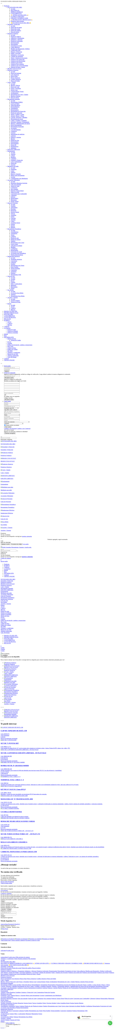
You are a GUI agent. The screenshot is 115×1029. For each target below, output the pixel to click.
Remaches (13, 210)
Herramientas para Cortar (17, 242)
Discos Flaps (14, 76)
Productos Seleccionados (17, 21)
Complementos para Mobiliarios (19, 178)
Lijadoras (13, 236)
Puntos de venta (11, 329)
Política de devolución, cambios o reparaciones (19, 345)
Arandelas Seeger (15, 222)
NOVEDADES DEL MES (14, 7)
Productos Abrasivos (12, 70)
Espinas (13, 224)
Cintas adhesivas (15, 47)
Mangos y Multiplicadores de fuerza (20, 123)
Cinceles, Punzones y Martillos (19, 117)
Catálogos (6, 326)
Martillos (13, 247)
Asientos (13, 154)
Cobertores (14, 195)
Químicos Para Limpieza (17, 64)
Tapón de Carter (15, 186)
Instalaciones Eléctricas (13, 256)
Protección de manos (16, 27)
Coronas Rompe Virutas (17, 91)
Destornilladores (15, 107)
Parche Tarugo (15, 201)
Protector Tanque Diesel (17, 190)
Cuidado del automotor (17, 56)
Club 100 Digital (11, 357)
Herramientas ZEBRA (17, 102)
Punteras (13, 273)
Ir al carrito (26, 544)
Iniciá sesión (7, 366)
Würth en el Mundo (12, 331)
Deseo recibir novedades (12, 425)
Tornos (12, 235)
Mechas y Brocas (15, 85)
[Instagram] (21, 939)
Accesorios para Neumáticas (18, 253)
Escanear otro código (16, 544)
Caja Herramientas (16, 129)
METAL (13, 309)
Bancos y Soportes (16, 174)
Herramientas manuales (13, 99)
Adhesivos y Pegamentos (17, 38)
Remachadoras (15, 110)
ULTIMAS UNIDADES (17, 16)
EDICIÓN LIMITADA (13, 149)
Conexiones (14, 261)
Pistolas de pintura (15, 239)
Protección (13, 163)
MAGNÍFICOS (15, 10)
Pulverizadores (15, 143)
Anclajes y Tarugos (12, 297)
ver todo (13, 9)
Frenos (12, 288)
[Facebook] (7, 939)
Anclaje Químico (15, 300)
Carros (12, 171)
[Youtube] (47, 939)
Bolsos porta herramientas (17, 175)
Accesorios (14, 128)
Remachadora (14, 250)
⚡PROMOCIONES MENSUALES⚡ (22, 19)
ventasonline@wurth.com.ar (8, 957)
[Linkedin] (34, 939)
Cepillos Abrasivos (16, 79)
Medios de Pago (11, 338)
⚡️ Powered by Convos (86, 1018)
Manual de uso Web (12, 354)
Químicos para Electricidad (18, 61)
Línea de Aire (11, 276)
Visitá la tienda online (6, 883)
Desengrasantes (15, 42)
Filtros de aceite (15, 192)
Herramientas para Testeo (17, 265)
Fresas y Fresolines (16, 88)
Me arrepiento (32, 958)
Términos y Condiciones (7, 958)
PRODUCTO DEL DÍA (10, 311)
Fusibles (13, 264)
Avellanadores (14, 93)
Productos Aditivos (16, 36)
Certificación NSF (15, 50)
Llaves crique (14, 244)
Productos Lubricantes (17, 41)
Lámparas (13, 262)
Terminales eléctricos (16, 259)
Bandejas (13, 157)
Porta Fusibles (14, 267)
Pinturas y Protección (16, 52)
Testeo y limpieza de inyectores (19, 58)
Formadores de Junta (16, 45)
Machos (13, 139)
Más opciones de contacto (23, 957)
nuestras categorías (27, 536)
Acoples (13, 279)
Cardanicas (14, 131)
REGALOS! (7, 319)
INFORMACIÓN (9, 337)
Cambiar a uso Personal (10, 428)
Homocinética (14, 198)
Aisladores (13, 271)
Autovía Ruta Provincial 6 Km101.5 (10, 924)
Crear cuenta (7, 401)
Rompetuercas (14, 146)
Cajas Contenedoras (16, 161)
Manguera (13, 285)
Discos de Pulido (15, 81)
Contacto (6, 358)
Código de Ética (11, 348)
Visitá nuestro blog (6, 940)
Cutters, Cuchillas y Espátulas (19, 120)
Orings (12, 216)
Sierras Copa (14, 90)
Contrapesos (14, 187)
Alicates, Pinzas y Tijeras (17, 116)
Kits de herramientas (16, 125)
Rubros (9, 303)
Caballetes (13, 158)
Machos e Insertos (15, 96)
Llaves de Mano (15, 103)
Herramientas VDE (16, 274)
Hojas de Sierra (15, 97)
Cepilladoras (14, 248)
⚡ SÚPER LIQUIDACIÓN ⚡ (20, 15)
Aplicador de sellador (16, 245)
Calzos (12, 221)
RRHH (6, 334)
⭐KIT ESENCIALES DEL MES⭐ (21, 23)
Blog (5, 335)
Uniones (13, 282)
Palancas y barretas (16, 137)
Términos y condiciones (13, 352)
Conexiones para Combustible (19, 193)
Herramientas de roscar (17, 119)
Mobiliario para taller (13, 166)
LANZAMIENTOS (16, 13)
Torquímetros (14, 108)
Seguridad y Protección (13, 24)
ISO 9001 (10, 351)
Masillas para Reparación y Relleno (20, 49)
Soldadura (13, 148)
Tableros (13, 172)
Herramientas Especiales (17, 126)
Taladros (13, 241)
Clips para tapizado (16, 184)
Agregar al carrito (5, 544)
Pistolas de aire (15, 238)
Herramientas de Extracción (18, 111)
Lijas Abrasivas (15, 74)
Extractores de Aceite (16, 251)
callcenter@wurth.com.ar (7, 950)
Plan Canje (10, 346)
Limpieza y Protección (17, 160)
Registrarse (11, 881)
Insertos (13, 226)
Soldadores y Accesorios (17, 55)
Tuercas (13, 213)
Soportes (13, 164)
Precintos (13, 209)
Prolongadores (14, 142)
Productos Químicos (12, 33)
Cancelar (3, 909)
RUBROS (7, 320)
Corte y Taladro (11, 82)
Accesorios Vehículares (13, 180)
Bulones (13, 227)
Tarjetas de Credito (16, 340)
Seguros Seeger (15, 212)
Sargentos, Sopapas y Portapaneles (20, 122)
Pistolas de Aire (15, 140)
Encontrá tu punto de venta (32, 940)
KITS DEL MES (8, 314)
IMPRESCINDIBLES (17, 12)
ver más (3, 960)
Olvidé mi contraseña (9, 372)
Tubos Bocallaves (15, 105)
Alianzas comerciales (13, 355)
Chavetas (13, 218)
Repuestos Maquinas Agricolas (19, 183)
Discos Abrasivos (15, 78)
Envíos (9, 342)
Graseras (13, 132)
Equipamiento (11, 151)
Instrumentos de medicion (17, 134)
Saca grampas (14, 189)
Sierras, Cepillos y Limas (17, 114)
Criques (13, 155)
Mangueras (14, 200)
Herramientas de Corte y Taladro (19, 94)
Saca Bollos (10, 290)
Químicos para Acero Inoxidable (19, 65)
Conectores (14, 270)
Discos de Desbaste (16, 73)
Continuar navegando (10, 433)
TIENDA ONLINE (9, 360)
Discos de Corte (15, 87)
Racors (12, 280)
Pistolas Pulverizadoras (17, 255)
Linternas (13, 135)
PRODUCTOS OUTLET (14, 68)
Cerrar (2, 901)
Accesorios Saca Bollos (17, 293)
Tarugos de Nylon (15, 302)
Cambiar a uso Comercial (23, 428)
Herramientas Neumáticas (14, 229)
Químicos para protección (17, 59)
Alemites (13, 219)
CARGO (13, 308)
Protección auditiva (16, 30)
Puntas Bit (13, 145)
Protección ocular (15, 29)
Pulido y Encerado (16, 53)
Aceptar (9, 909)
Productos (6, 6)
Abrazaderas (14, 207)
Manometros (14, 287)
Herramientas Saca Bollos (17, 296)
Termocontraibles (15, 268)
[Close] (1, 3)
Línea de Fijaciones (12, 203)
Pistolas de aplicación (16, 113)
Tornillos (13, 206)
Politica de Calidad (12, 349)
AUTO (13, 306)
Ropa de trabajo (15, 32)
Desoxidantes (14, 44)
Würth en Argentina (12, 332)
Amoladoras (14, 233)
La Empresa (7, 328)
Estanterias (14, 169)
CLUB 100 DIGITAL (10, 317)
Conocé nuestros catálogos (18, 940)
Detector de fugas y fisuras (18, 67)
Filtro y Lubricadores (16, 284)
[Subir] (1, 652)
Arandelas (13, 215)
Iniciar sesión (4, 881)
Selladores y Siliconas (16, 39)
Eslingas (13, 197)
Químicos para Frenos (16, 62)
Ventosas (13, 294)
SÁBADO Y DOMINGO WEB (19, 18)
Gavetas (13, 177)
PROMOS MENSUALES (11, 313)
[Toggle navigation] (1, 546)
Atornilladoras (14, 232)
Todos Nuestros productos (21, 958)
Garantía (9, 343)
